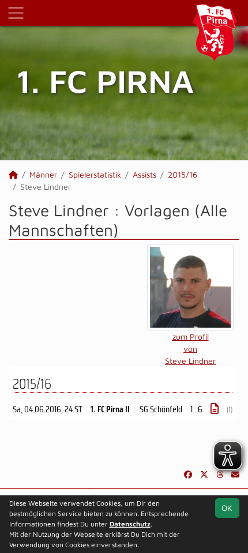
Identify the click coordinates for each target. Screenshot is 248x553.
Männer (43, 174)
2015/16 (182, 174)
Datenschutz (130, 524)
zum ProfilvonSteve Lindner (190, 349)
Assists (144, 174)
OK (226, 508)
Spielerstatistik (95, 174)
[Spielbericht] (215, 408)
